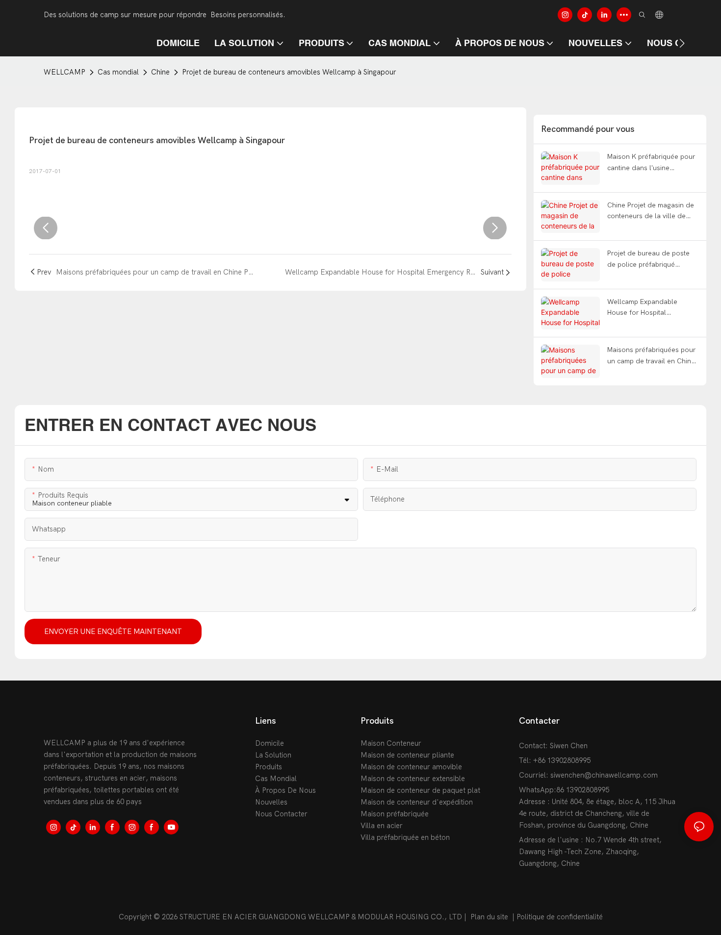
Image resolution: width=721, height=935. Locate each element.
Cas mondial (118, 72)
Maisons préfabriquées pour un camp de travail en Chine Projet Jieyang (651, 356)
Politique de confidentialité (559, 916)
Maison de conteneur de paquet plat (420, 790)
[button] (682, 43)
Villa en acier (381, 825)
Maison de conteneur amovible (411, 766)
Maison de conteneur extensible (412, 778)
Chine (160, 72)
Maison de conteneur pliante (407, 755)
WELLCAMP (64, 72)
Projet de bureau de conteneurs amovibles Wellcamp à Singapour (289, 72)
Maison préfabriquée (394, 813)
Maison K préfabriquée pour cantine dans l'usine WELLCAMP (651, 163)
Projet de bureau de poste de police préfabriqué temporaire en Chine (648, 259)
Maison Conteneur (390, 743)
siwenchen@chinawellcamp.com (604, 775)
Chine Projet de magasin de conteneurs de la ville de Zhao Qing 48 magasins (650, 211)
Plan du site (489, 916)
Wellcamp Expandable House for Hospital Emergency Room (642, 308)
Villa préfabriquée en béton (405, 837)
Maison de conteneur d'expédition (416, 802)
